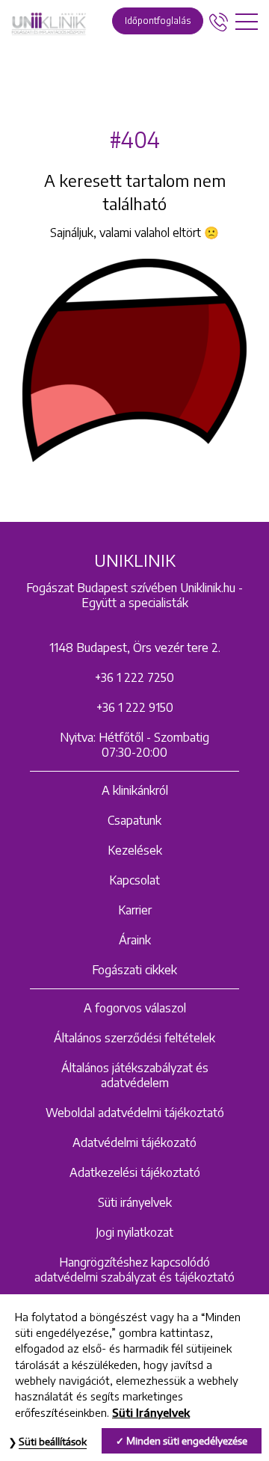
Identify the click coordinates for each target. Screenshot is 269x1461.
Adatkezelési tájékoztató (134, 1172)
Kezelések (135, 850)
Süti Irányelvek (151, 1412)
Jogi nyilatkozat (134, 1232)
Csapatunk (134, 820)
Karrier (135, 909)
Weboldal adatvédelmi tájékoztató (135, 1112)
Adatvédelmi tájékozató (134, 1142)
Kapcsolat (134, 880)
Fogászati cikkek (134, 969)
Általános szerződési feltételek (134, 1037)
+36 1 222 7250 (134, 677)
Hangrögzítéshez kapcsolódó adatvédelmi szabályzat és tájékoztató (134, 1270)
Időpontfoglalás (158, 20)
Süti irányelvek (135, 1202)
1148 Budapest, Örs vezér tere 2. (134, 647)
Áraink (135, 939)
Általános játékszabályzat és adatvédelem (134, 1075)
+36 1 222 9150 (134, 707)
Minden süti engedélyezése (186, 1441)
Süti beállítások (53, 1442)
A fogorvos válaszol (135, 1007)
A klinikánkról (135, 790)
